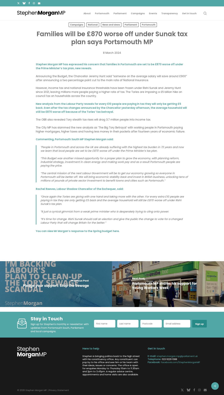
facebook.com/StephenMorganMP (180, 362)
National (93, 24)
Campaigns (76, 24)
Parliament (131, 24)
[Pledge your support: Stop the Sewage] (56, 284)
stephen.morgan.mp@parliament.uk (177, 356)
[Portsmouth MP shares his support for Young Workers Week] (168, 284)
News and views (111, 24)
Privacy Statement (59, 390)
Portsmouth (148, 24)
